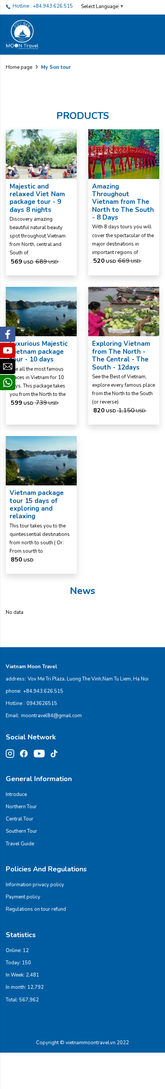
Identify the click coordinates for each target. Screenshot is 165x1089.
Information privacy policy (35, 884)
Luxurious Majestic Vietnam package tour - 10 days (39, 351)
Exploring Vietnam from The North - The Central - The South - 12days (121, 355)
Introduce (16, 794)
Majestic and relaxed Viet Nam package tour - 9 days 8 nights (37, 198)
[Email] (7, 366)
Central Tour (19, 819)
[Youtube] (7, 350)
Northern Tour (21, 806)
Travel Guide (20, 843)
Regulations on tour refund (36, 909)
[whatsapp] (7, 382)
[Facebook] (7, 334)
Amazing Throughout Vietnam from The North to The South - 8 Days (123, 202)
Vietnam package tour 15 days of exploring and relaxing (37, 504)
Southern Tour (21, 831)
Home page (19, 67)
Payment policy (23, 897)
